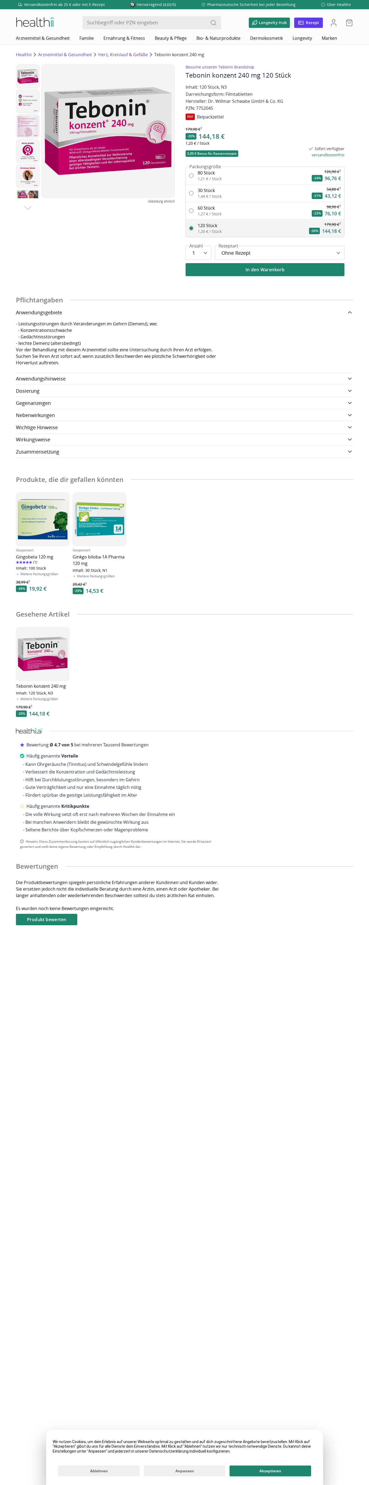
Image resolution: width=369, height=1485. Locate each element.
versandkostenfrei (328, 154)
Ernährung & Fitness (124, 38)
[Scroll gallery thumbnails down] (27, 207)
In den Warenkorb (265, 270)
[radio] (265, 175)
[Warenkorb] (347, 22)
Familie (86, 38)
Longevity (302, 38)
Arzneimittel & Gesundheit (43, 38)
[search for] (213, 22)
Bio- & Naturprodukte (218, 38)
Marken (329, 38)
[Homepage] (34, 22)
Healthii (24, 55)
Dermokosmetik (266, 38)
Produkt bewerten (46, 919)
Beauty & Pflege (171, 38)
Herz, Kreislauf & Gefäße (123, 55)
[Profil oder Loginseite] (333, 22)
